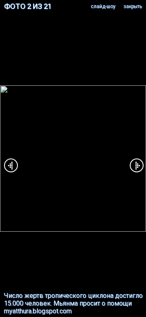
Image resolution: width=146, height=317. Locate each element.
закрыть (133, 6)
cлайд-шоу (103, 6)
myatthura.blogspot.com (38, 311)
